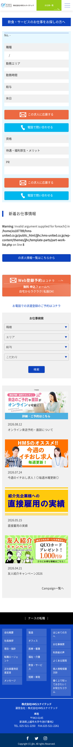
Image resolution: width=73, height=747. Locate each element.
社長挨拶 (8, 641)
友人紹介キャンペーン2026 (25, 573)
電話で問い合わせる (40, 127)
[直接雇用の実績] (36, 501)
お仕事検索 (58, 644)
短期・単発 (34, 677)
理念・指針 (10, 649)
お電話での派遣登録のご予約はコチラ (36, 305)
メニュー (67, 5)
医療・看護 (34, 649)
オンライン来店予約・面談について (30, 429)
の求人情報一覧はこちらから (36, 257)
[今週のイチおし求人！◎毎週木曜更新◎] (36, 453)
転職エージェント (11, 659)
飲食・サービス (35, 667)
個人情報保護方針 (60, 671)
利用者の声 (58, 652)
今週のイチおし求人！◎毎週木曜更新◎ (33, 477)
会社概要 (8, 632)
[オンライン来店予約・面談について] (36, 405)
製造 (31, 632)
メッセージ (10, 680)
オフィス (33, 641)
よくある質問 (60, 660)
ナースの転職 (36, 618)
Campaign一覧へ (53, 588)
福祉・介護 (34, 657)
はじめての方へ (60, 634)
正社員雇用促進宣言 (11, 671)
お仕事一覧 (49, 5)
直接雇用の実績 (18, 525)
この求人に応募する (41, 114)
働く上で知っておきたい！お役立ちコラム (60, 686)
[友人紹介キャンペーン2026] (36, 549)
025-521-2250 (27, 726)
